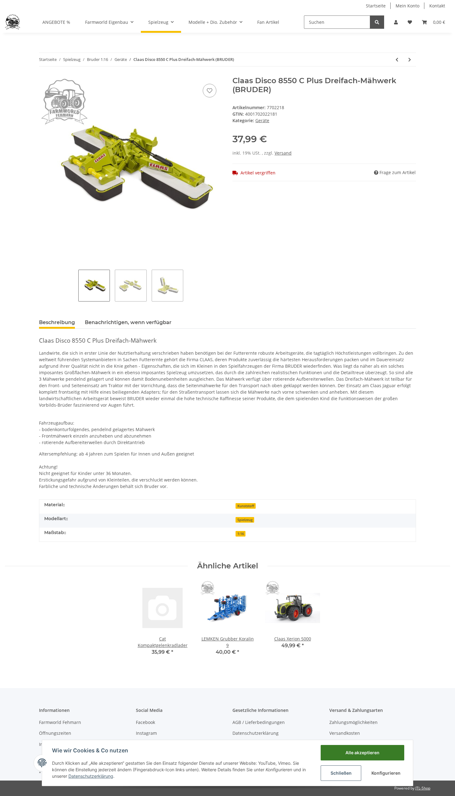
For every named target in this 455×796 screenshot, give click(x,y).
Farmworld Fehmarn (60, 722)
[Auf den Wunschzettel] (209, 90)
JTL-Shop (422, 788)
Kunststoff (245, 506)
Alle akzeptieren (362, 752)
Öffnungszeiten (55, 733)
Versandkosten (344, 733)
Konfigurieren (386, 773)
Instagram (146, 733)
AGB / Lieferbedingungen (258, 722)
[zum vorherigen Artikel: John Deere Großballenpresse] (397, 59)
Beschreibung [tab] (57, 322)
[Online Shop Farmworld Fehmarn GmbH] (12, 21)
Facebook (145, 722)
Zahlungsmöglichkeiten (353, 722)
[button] (396, 22)
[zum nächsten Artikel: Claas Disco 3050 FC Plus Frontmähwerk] (409, 59)
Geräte (262, 120)
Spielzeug (245, 520)
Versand (283, 153)
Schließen (341, 773)
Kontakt (437, 6)
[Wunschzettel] (410, 22)
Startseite (376, 6)
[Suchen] (377, 22)
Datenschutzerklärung (255, 733)
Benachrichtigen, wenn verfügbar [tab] (128, 322)
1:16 (240, 534)
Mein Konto (407, 6)
